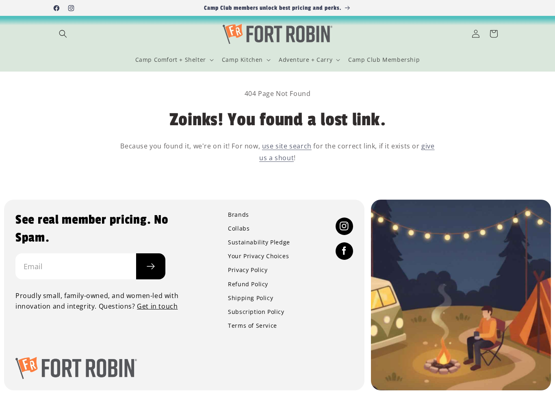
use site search (287, 146)
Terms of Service (252, 325)
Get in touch (157, 306)
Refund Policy (248, 284)
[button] (63, 34)
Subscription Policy (256, 312)
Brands (238, 214)
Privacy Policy (247, 270)
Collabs (238, 228)
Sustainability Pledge (259, 242)
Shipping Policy (250, 298)
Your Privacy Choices (258, 256)
